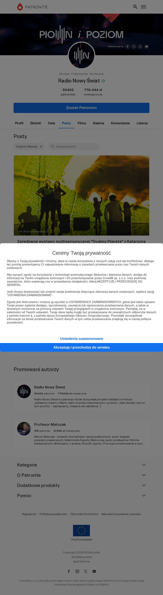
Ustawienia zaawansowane (81, 338)
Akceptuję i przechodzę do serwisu (81, 347)
